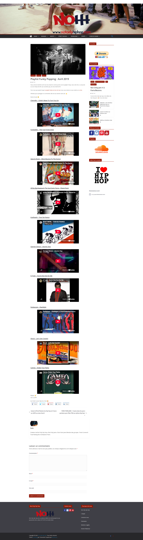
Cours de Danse (93, 36)
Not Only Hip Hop (85, 510)
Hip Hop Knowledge (100, 81)
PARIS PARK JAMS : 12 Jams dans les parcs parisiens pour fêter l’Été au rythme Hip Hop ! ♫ (72, 413)
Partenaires (84, 521)
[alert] (101, 194)
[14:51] (90, 93)
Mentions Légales (85, 525)
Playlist (44, 75)
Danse (35, 36)
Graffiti (52, 36)
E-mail (31, 481)
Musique (43, 36)
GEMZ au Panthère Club (106, 120)
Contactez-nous (85, 517)
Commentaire (33, 453)
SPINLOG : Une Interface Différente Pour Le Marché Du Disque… (106, 104)
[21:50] (100, 107)
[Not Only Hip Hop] (71, 4)
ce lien (80, 90)
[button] (38, 36)
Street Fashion (62, 36)
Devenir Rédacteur (85, 528)
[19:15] (100, 115)
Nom (31, 473)
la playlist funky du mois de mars (53, 90)
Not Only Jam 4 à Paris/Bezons (97, 89)
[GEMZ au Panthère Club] (94, 121)
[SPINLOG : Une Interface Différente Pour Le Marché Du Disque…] (94, 105)
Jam (106, 81)
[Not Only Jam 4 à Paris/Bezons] (101, 72)
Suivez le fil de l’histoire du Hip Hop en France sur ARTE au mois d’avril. (44, 412)
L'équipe (83, 513)
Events (83, 36)
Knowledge (74, 36)
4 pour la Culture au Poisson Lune (105, 112)
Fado (34, 82)
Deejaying (33, 75)
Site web (31, 488)
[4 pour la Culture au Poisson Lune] (94, 113)
